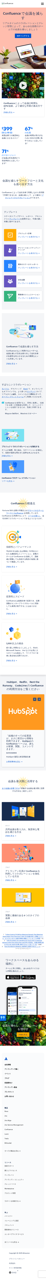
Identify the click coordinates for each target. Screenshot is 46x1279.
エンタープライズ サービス (14, 1234)
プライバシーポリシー (17, 1259)
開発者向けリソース (12, 1230)
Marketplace (9, 1188)
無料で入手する (23, 36)
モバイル (5, 389)
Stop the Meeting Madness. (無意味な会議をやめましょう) (22, 946)
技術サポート (9, 1166)
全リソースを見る (11, 1242)
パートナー (8, 1216)
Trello (7, 1138)
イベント (8, 1074)
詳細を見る (8, 112)
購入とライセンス (11, 1170)
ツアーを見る (7, 481)
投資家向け (8, 1083)
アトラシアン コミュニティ (14, 1179)
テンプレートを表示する (28, 237)
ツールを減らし (34, 516)
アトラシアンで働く (12, 1069)
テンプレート (14, 219)
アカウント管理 (10, 1193)
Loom (7, 1134)
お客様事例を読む (13, 761)
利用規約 (12, 1263)
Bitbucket (8, 1143)
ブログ (7, 1078)
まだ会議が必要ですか (11, 788)
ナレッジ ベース (10, 1184)
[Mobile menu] (42, 4)
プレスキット (9, 1092)
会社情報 (8, 1064)
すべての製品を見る (12, 1151)
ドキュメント (9, 1225)
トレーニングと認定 (12, 1221)
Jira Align (8, 1120)
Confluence (9, 1129)
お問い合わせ (9, 1096)
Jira (6, 1116)
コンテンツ (31, 391)
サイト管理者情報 (15, 1268)
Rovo (6, 1111)
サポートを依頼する (12, 1201)
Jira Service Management (14, 1125)
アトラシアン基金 (11, 1087)
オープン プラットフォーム (13, 397)
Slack (25, 389)
